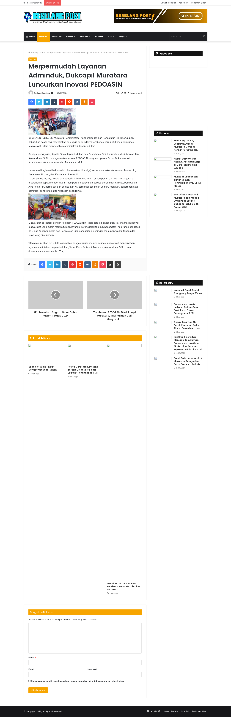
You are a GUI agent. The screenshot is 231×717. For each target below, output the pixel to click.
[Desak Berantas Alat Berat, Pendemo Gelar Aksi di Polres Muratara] (124, 462)
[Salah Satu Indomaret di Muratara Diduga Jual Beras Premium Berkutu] (162, 362)
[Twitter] (39, 102)
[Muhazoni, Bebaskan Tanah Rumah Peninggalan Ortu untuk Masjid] (162, 181)
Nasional (85, 36)
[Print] (118, 264)
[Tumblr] (54, 102)
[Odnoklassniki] (84, 102)
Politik (99, 36)
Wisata (123, 36)
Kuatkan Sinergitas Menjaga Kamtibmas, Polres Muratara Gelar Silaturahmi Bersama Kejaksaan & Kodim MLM (188, 343)
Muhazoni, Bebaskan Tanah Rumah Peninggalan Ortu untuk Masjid (187, 181)
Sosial (111, 36)
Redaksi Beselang (42, 93)
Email (32, 669)
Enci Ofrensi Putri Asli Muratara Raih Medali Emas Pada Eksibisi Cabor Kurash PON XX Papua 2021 (186, 201)
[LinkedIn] (47, 102)
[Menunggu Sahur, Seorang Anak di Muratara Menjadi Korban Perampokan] (162, 145)
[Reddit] (69, 102)
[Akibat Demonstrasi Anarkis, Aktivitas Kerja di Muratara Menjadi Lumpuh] (162, 163)
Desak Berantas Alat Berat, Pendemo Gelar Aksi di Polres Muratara (123, 586)
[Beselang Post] (53, 19)
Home (31, 36)
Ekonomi (57, 36)
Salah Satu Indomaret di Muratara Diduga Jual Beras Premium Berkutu (188, 361)
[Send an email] (52, 93)
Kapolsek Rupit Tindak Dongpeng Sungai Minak (42, 368)
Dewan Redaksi (168, 2)
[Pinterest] (62, 102)
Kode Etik (183, 2)
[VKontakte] (77, 102)
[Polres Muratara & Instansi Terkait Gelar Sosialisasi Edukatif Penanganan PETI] (85, 354)
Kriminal (71, 36)
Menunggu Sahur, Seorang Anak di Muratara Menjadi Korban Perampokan (186, 145)
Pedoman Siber (198, 2)
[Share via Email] (110, 264)
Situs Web (92, 669)
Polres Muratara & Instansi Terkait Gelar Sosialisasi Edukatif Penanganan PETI (83, 369)
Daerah (43, 36)
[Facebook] (31, 102)
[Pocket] (92, 102)
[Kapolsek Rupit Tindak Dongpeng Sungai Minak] (45, 354)
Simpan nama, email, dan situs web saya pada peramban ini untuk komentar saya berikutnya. (78, 681)
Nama (32, 657)
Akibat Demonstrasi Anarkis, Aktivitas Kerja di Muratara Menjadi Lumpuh (187, 163)
